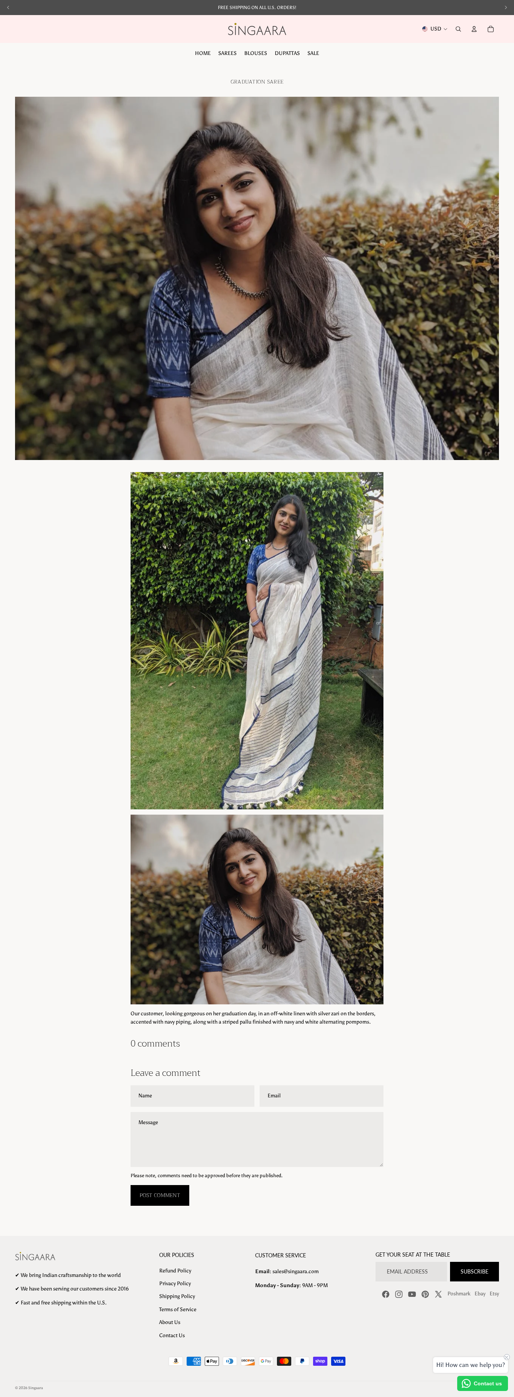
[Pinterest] (425, 1294)
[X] (438, 1294)
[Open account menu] (474, 29)
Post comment (160, 1195)
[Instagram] (398, 1294)
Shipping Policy (177, 1296)
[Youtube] (412, 1294)
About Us (169, 1322)
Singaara (35, 1388)
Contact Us (172, 1335)
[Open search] (458, 29)
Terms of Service (177, 1309)
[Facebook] (385, 1294)
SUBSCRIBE (474, 1271)
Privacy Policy (175, 1283)
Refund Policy (175, 1271)
